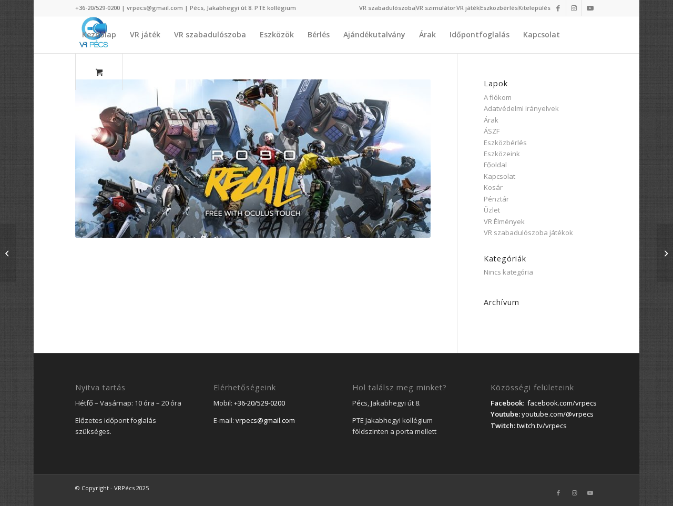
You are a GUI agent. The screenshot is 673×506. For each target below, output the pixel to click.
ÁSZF (491, 131)
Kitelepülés (534, 8)
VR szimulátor (436, 8)
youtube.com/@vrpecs (558, 414)
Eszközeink (502, 153)
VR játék (468, 8)
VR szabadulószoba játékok (528, 232)
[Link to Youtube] (590, 8)
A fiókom (498, 97)
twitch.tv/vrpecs (542, 425)
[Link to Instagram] (574, 8)
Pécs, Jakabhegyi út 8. (222, 8)
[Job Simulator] (665, 253)
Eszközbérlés (499, 8)
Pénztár (496, 199)
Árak (491, 120)
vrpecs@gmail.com (155, 8)
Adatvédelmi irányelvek (521, 108)
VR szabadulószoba (387, 8)
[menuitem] (387, 8)
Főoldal (495, 164)
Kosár (493, 187)
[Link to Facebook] (558, 8)
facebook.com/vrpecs (562, 403)
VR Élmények (504, 221)
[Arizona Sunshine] (8, 253)
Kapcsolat (499, 176)
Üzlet (492, 210)
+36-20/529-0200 (97, 8)
